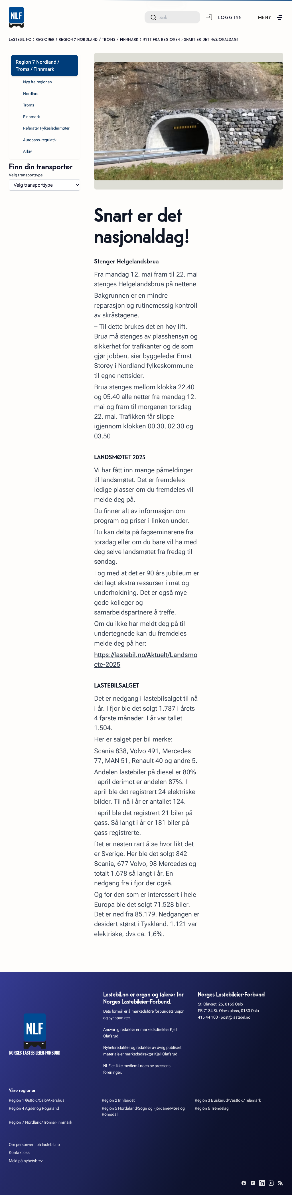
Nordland (31, 93)
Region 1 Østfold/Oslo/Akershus (36, 1100)
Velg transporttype (26, 175)
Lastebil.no (20, 39)
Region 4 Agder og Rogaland (34, 1108)
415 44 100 (208, 1017)
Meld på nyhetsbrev (25, 1160)
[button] (270, 17)
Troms (28, 105)
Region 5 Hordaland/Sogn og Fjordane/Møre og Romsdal (143, 1111)
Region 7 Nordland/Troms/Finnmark (40, 1122)
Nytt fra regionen (161, 39)
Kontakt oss (19, 1152)
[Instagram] (271, 1183)
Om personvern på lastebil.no (34, 1144)
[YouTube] (253, 1183)
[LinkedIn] (262, 1183)
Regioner (45, 39)
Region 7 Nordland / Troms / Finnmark (99, 39)
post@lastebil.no (235, 1017)
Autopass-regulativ (39, 140)
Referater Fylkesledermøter (46, 128)
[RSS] (280, 1183)
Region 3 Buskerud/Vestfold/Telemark (228, 1100)
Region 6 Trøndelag (212, 1108)
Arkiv (27, 151)
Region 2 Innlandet (118, 1100)
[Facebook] (244, 1183)
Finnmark (31, 116)
